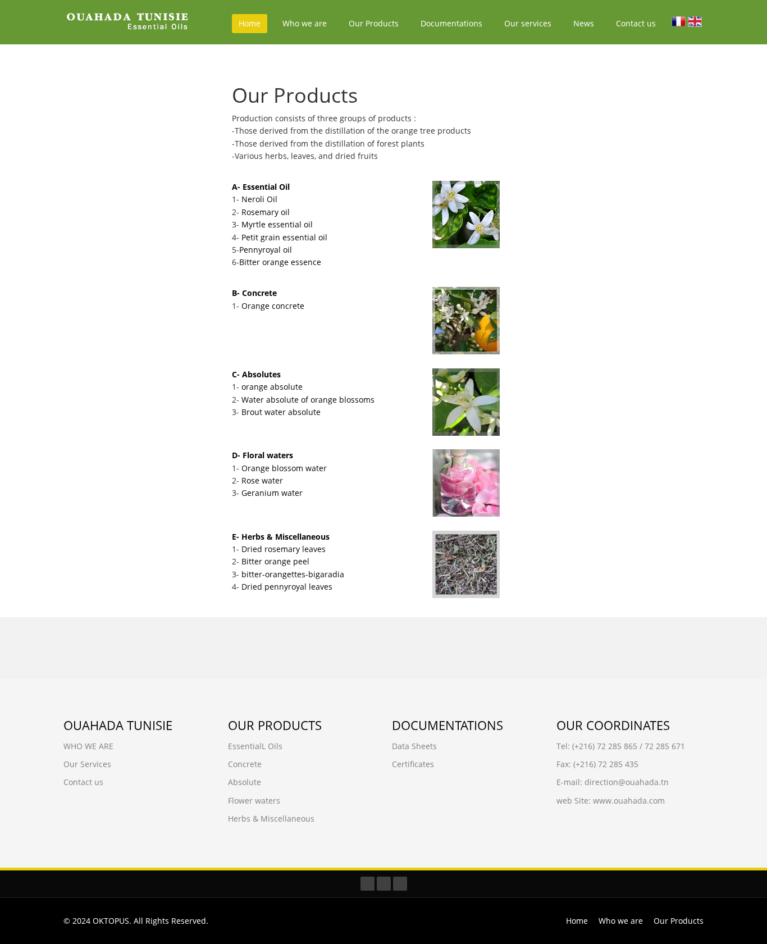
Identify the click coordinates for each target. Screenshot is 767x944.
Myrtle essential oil (277, 224)
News (583, 23)
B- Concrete (254, 293)
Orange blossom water (284, 468)
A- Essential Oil (261, 186)
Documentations (451, 23)
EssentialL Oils (255, 746)
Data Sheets (414, 746)
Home (250, 23)
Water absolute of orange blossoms (308, 399)
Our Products (374, 23)
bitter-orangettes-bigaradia (292, 574)
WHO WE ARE (88, 746)
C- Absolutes (256, 374)
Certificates (413, 764)
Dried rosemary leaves (283, 549)
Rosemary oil (265, 212)
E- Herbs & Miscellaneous (281, 536)
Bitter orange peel (274, 561)
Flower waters (254, 800)
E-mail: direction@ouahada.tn (612, 782)
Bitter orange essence (280, 262)
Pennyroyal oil (265, 249)
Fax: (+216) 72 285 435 (597, 764)
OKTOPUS (111, 920)
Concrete (245, 764)
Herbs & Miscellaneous (271, 818)
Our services (527, 23)
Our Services (87, 764)
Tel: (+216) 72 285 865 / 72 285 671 (620, 746)
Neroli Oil (259, 199)
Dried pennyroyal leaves (286, 586)
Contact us (636, 23)
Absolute (244, 782)
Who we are (304, 23)
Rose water (262, 480)
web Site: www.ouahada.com (610, 800)
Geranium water (272, 492)
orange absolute (272, 386)
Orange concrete (272, 305)
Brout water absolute (281, 412)
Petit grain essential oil (284, 237)
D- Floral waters (262, 455)
